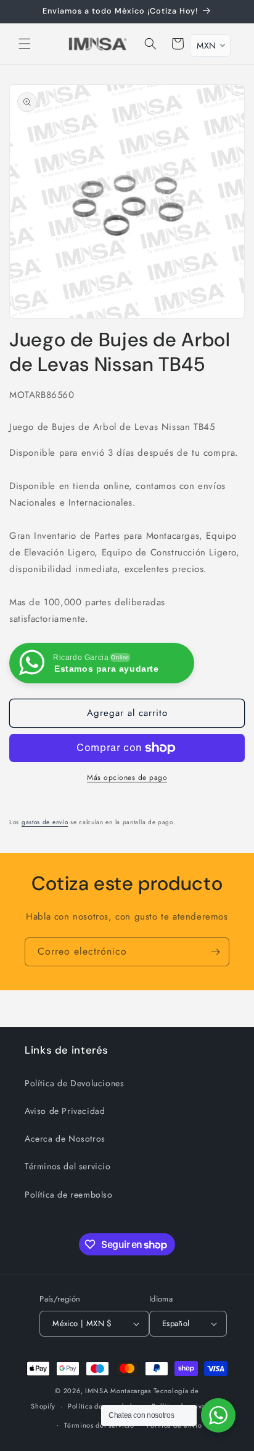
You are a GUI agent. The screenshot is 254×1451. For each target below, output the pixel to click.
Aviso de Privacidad (65, 1111)
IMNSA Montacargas (118, 1391)
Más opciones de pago (127, 777)
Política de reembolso (69, 1194)
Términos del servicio (68, 1166)
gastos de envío (45, 822)
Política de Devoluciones (74, 1083)
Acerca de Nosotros (65, 1138)
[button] (24, 43)
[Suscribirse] (215, 951)
